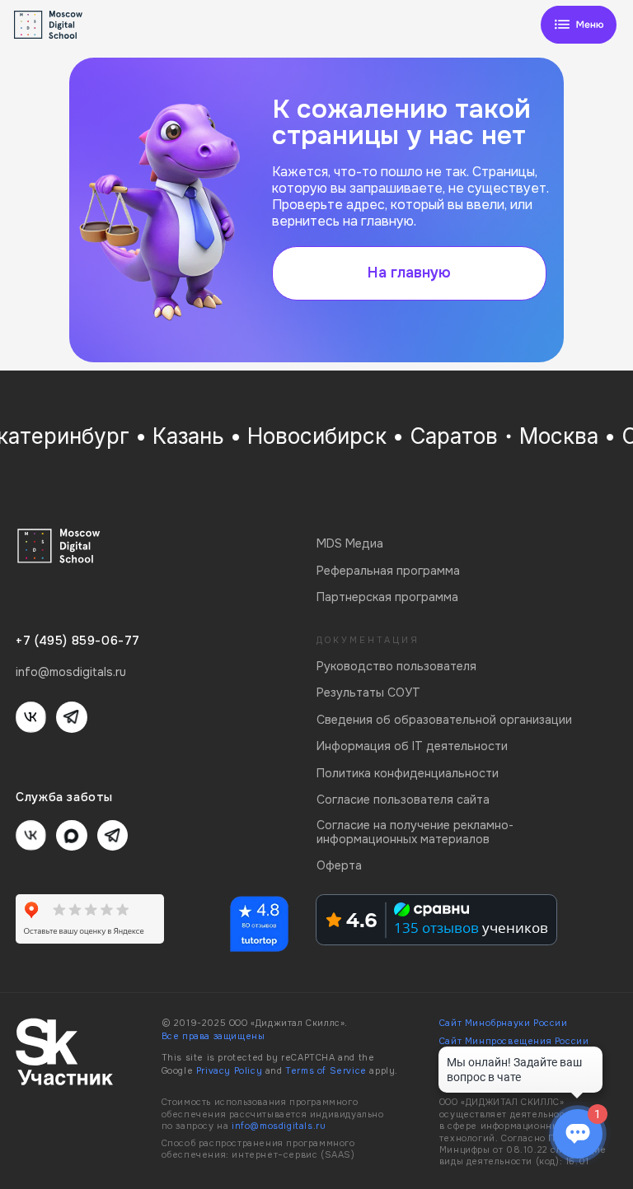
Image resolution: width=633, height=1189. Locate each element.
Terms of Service (326, 1070)
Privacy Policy (229, 1070)
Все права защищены (213, 1036)
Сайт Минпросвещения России (514, 1041)
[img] (579, 25)
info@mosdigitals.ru (279, 1126)
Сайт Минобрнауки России (503, 1023)
